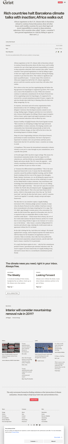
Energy (3, 412)
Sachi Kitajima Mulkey (59, 352)
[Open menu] (65, 2)
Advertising (44, 417)
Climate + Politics (58, 48)
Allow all (53, 441)
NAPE (28, 121)
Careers (23, 417)
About (23, 412)
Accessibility (44, 421)
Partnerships (24, 419)
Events (43, 414)
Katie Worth (16, 360)
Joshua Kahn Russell (10, 41)
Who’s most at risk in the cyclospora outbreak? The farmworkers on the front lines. (60, 365)
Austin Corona (41, 360)
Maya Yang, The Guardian (27, 378)
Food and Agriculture (6, 421)
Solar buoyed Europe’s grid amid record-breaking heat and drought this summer (43, 356)
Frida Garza (57, 370)
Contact (23, 416)
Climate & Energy (16, 317)
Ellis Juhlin (24, 353)
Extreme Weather (5, 419)
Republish (44, 419)
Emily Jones (24, 364)
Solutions (4, 416)
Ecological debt (47, 188)
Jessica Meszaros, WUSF (7, 360)
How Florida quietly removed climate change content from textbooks (10, 356)
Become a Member (46, 416)
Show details (57, 437)
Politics (3, 414)
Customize (33, 441)
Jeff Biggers (8, 317)
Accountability (5, 417)
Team (23, 414)
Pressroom (24, 421)
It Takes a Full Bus (59, 356)
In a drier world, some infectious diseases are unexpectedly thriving (59, 347)
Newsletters (44, 412)
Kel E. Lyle (57, 358)
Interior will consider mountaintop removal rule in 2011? (28, 311)
